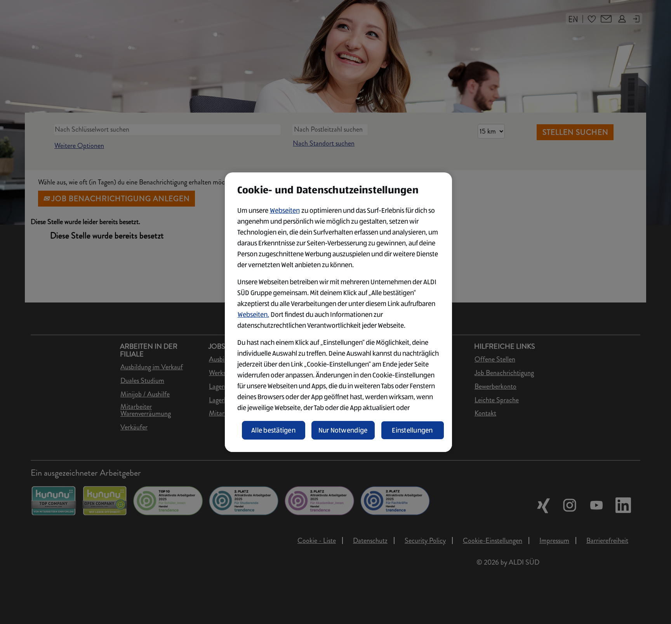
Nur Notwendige (343, 430)
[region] (338, 312)
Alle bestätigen (273, 430)
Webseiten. (253, 314)
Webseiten (285, 210)
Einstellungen (412, 430)
